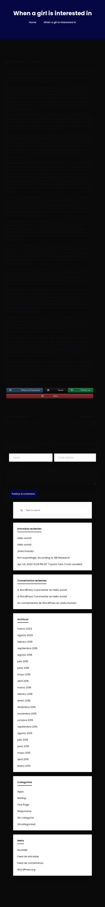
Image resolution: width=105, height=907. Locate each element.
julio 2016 (22, 661)
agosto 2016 (24, 655)
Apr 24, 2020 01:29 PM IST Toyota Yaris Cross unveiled (49, 564)
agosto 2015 (24, 733)
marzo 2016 (24, 687)
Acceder (22, 850)
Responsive (24, 811)
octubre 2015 (25, 720)
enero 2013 (23, 766)
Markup (21, 798)
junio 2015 (23, 746)
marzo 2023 (24, 628)
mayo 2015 (23, 752)
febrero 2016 (24, 694)
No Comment (16, 61)
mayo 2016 (23, 674)
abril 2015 (23, 759)
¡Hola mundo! (25, 551)
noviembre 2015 (27, 713)
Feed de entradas (28, 856)
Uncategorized (26, 824)
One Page (23, 804)
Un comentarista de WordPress (36, 603)
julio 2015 (22, 739)
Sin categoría (25, 817)
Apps (20, 791)
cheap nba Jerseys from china (47, 163)
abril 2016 (23, 681)
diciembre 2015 (26, 707)
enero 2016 (23, 700)
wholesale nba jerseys (17, 163)
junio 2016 (23, 668)
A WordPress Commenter (33, 590)
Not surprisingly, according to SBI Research (43, 557)
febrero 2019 (24, 641)
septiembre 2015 (27, 726)
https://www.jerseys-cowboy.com (24, 221)
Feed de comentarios (30, 863)
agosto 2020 (25, 635)
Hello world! (24, 538)
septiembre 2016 (27, 648)
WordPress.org (26, 869)
